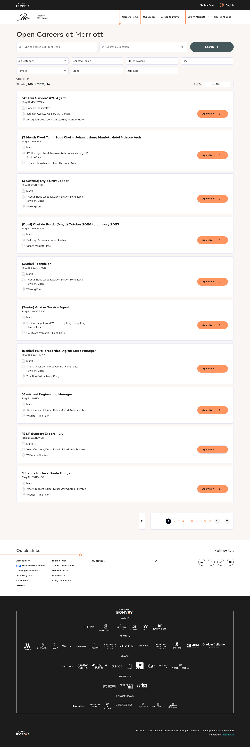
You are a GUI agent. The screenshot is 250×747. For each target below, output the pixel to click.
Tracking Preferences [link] (28, 570)
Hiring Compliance (61, 580)
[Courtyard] (67, 666)
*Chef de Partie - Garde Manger (47, 473)
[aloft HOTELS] (151, 666)
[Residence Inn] (79, 705)
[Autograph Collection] (110, 646)
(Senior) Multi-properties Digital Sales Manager (59, 351)
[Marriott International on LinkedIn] (201, 562)
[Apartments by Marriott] (143, 706)
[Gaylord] (177, 648)
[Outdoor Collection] (214, 646)
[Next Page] (217, 521)
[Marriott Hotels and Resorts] (28, 647)
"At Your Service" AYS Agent (44, 98)
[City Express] (109, 688)
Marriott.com (59, 575)
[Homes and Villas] (158, 706)
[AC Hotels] (129, 667)
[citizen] (140, 668)
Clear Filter (22, 79)
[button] (42, 61)
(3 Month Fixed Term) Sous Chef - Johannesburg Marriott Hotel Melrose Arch (81, 137)
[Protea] (180, 666)
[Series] (142, 687)
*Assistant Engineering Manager (47, 394)
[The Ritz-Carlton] (105, 628)
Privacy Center (60, 570)
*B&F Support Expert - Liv (42, 433)
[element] (107, 706)
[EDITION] (89, 627)
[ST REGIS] (134, 628)
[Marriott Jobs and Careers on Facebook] (211, 562)
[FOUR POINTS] (82, 666)
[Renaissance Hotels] (95, 647)
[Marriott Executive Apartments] (173, 706)
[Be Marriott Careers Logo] (33, 17)
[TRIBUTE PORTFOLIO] (127, 646)
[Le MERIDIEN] (80, 646)
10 (210, 521)
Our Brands (149, 16)
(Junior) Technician (36, 264)
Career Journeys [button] (170, 16)
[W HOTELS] (145, 628)
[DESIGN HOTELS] (145, 646)
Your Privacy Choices (33, 565)
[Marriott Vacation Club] (161, 647)
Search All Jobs (222, 16)
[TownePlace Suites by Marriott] (94, 705)
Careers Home (130, 16)
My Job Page (207, 5)
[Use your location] (182, 47)
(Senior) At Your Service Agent (45, 307)
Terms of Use (59, 560)
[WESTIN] (66, 646)
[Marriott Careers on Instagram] (220, 562)
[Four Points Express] (126, 688)
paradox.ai (228, 734)
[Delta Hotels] (55, 647)
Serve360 (21, 585)
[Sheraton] (42, 647)
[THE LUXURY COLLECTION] (121, 628)
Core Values (23, 580)
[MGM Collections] (192, 646)
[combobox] (56, 47)
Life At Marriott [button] (196, 16)
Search (209, 47)
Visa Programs (24, 575)
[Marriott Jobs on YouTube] (230, 562)
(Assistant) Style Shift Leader (45, 181)
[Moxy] (163, 666)
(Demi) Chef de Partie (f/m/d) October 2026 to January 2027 (70, 224)
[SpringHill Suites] (100, 666)
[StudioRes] (124, 707)
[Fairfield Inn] (117, 666)
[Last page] (227, 521)
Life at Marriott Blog (63, 565)
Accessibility (23, 560)
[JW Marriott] (159, 628)
